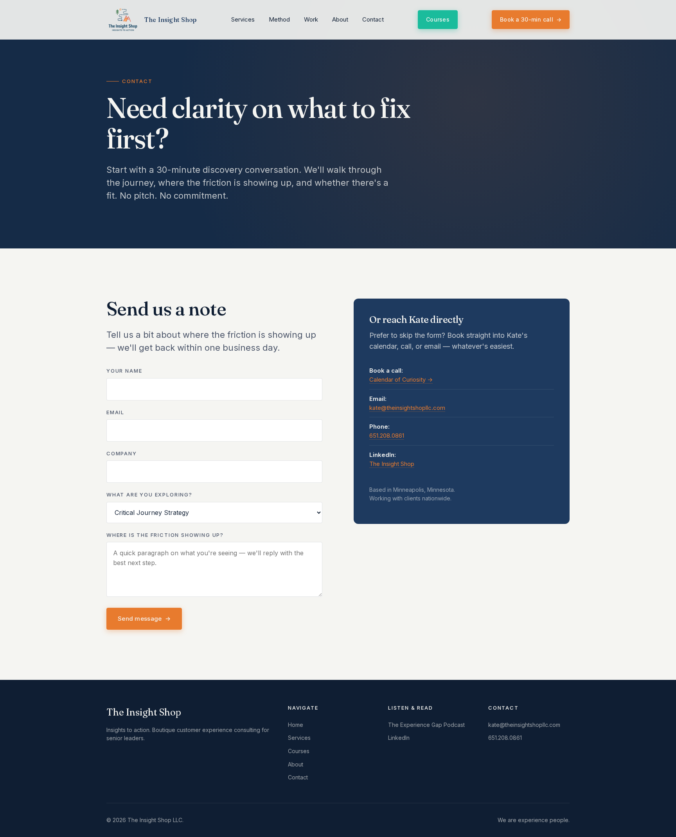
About (340, 19)
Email (115, 412)
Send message (144, 618)
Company (121, 453)
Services (243, 19)
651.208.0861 (386, 435)
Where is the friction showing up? (165, 535)
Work (311, 19)
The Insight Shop (391, 463)
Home (295, 724)
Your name (124, 371)
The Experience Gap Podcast (426, 724)
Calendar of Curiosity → (401, 379)
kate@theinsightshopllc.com (407, 407)
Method (279, 19)
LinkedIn (399, 737)
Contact (373, 19)
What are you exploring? (149, 494)
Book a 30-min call (530, 19)
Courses (437, 19)
